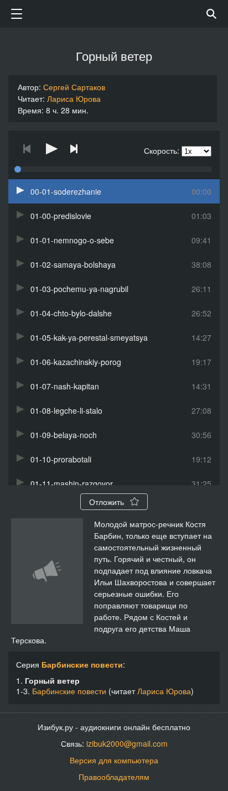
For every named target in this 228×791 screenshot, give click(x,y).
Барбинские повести (82, 664)
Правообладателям (114, 776)
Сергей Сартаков (74, 86)
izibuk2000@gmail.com (127, 743)
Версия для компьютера (114, 760)
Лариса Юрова (74, 98)
